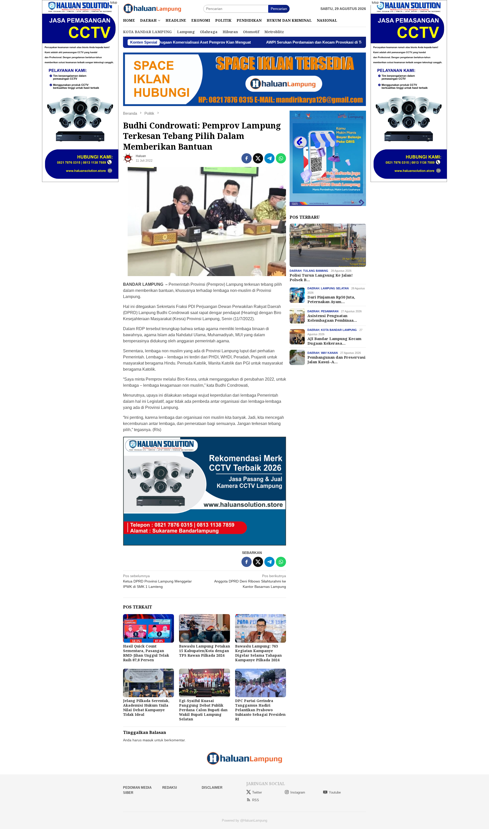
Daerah (296, 270)
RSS (255, 800)
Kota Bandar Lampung (339, 329)
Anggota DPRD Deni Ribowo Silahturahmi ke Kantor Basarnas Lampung (250, 581)
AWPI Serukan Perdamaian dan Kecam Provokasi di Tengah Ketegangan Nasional (295, 42)
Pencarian (279, 9)
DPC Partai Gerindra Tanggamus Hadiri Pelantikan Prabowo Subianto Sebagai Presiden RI (260, 709)
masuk (148, 740)
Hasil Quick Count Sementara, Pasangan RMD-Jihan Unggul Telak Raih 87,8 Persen (146, 653)
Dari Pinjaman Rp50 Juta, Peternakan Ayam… (331, 299)
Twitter (257, 792)
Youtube (335, 792)
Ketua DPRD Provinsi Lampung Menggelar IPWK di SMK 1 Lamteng (157, 581)
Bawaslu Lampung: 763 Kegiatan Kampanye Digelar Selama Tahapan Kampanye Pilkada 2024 (258, 653)
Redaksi (169, 787)
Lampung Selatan (335, 288)
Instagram (297, 792)
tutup (113, 2)
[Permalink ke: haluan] (128, 158)
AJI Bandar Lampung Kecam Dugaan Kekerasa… (334, 340)
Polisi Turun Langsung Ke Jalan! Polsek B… (321, 277)
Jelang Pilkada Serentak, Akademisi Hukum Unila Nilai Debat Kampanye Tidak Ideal (146, 707)
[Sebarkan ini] (246, 158)
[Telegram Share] (269, 158)
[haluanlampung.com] (152, 8)
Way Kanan (329, 352)
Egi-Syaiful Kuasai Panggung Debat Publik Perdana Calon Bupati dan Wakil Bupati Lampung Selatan (203, 709)
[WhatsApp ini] (281, 158)
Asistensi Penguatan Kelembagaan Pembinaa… (332, 317)
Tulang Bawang (315, 270)
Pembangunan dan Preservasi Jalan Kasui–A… (336, 359)
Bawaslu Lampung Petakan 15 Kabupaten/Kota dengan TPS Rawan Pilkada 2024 (204, 651)
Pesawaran (329, 311)
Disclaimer (212, 787)
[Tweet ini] (258, 158)
